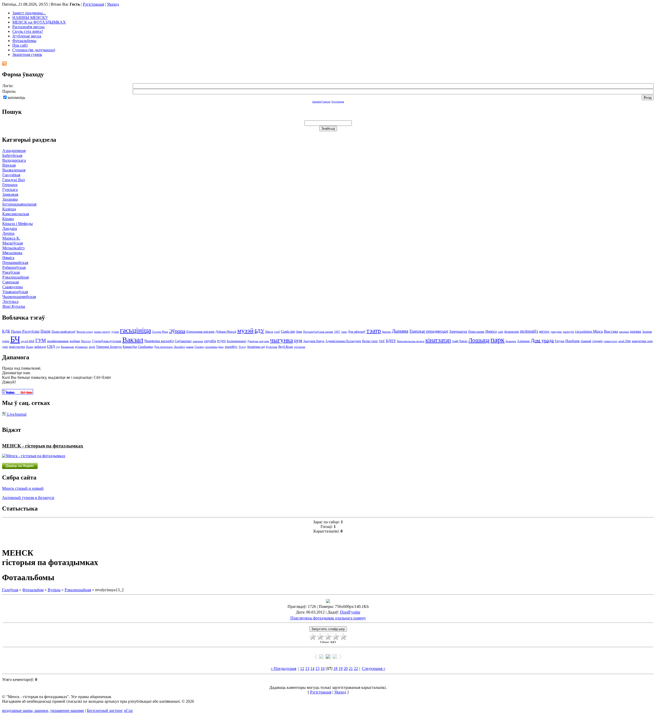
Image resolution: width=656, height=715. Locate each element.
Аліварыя (523, 341)
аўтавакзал (81, 346)
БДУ (259, 331)
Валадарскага (14, 160)
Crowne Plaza (160, 331)
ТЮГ (382, 341)
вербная (75, 341)
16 (323, 668)
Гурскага (10, 189)
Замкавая (10, 194)
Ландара (9, 228)
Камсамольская (15, 214)
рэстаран (299, 346)
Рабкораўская (14, 267)
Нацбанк (572, 341)
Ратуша (559, 341)
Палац (29, 346)
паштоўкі (568, 331)
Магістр (86, 341)
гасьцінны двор (214, 346)
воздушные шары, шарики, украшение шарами (43, 710)
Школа (269, 331)
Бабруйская (12, 155)
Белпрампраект (236, 341)
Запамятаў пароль (321, 101)
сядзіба (210, 341)
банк (299, 331)
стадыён (597, 341)
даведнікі (556, 331)
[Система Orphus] (17, 393)
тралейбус (231, 347)
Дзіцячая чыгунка (258, 341)
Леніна (8, 233)
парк (497, 340)
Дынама (400, 331)
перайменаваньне (58, 341)
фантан (386, 331)
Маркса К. (11, 238)
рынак (189, 346)
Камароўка (130, 347)
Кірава (8, 219)
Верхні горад (85, 331)
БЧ (15, 339)
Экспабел (179, 346)
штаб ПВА (624, 341)
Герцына (9, 184)
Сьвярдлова (12, 287)
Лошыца (478, 340)
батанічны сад (256, 347)
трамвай (586, 341)
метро (544, 331)
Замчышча (458, 331)
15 (317, 668)
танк (344, 331)
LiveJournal (16, 414)
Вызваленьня (13, 170)
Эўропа (177, 331)
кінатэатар (438, 340)
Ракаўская (11, 272)
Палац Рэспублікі (25, 331)
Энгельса (10, 301)
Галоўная (10, 590)
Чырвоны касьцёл (159, 341)
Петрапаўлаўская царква (318, 331)
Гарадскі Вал (13, 180)
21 (351, 668)
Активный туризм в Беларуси (28, 497)
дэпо (5, 347)
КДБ (6, 331)
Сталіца (199, 346)
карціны (624, 331)
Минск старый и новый (23, 488)
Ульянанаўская (15, 292)
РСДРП (221, 341)
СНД (51, 346)
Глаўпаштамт (183, 341)
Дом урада (542, 340)
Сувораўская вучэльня (106, 341)
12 (302, 668)
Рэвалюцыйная (15, 277)
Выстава (611, 331)
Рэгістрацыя (93, 4)
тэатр (373, 330)
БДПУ (391, 341)
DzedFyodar (350, 612)
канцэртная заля (642, 341)
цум (298, 340)
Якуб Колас (285, 347)
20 (346, 668)
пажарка (198, 341)
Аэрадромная (14, 150)
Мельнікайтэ (13, 248)
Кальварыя (67, 346)
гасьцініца (135, 330)
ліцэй (92, 346)
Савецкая (10, 282)
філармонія (511, 331)
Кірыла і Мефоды (17, 223)
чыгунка (281, 339)
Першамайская (15, 262)
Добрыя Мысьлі (226, 331)
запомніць (16, 97)
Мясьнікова (12, 253)
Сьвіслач (288, 331)
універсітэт (610, 341)
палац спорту (102, 331)
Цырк (45, 331)
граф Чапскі (459, 341)
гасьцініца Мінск (589, 331)
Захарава (10, 199)
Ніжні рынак (476, 331)
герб (277, 331)
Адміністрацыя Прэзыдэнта (343, 341)
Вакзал (132, 340)
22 (356, 668)
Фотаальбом (33, 590)
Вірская (9, 165)
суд (58, 346)
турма (115, 331)
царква (635, 331)
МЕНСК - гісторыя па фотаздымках (42, 445)
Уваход (113, 4)
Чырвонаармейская (19, 296)
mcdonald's (529, 331)
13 (307, 668)
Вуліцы (54, 590)
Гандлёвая (11, 175)
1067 (337, 331)
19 (341, 668)
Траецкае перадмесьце (428, 331)
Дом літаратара (163, 346)
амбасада (40, 347)
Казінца (9, 209)
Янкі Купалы (13, 306)
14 (312, 668)
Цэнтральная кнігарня (200, 331)
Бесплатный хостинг (105, 710)
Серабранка (145, 347)
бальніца (511, 341)
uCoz (128, 710)
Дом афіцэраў (356, 331)
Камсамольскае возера (410, 341)
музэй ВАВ (27, 341)
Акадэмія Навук (313, 341)
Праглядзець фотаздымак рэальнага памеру (328, 618)
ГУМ (40, 340)
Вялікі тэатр (370, 341)
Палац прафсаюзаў (64, 331)
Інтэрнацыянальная (19, 204)
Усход (242, 346)
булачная (271, 346)
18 (335, 668)
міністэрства (17, 347)
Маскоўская (12, 243)
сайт (500, 331)
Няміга (8, 258)
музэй (245, 330)
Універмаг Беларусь (109, 347)
